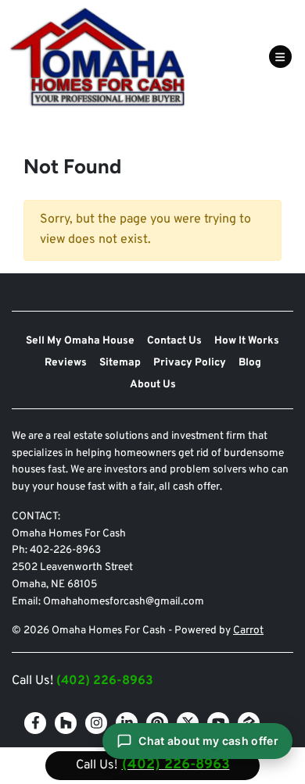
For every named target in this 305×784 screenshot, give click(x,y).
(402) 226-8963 (104, 681)
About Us (153, 384)
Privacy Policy (189, 362)
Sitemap (120, 362)
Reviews (66, 362)
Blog (250, 362)
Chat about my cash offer (208, 740)
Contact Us (174, 340)
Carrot (248, 630)
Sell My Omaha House (80, 340)
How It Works (246, 340)
